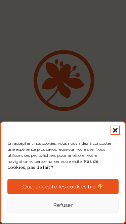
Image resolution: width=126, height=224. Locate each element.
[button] (115, 130)
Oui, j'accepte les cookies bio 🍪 (63, 186)
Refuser (63, 205)
